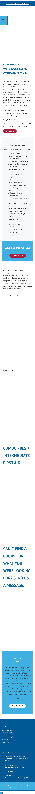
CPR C (7, 761)
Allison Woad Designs (6, 787)
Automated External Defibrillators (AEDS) (16, 778)
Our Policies (18, 785)
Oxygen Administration (11, 765)
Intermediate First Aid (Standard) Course (16, 758)
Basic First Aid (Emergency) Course (15, 756)
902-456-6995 (6, 739)
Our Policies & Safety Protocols (17, 4)
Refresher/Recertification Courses (14, 767)
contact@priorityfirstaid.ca (10, 737)
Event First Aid (9, 775)
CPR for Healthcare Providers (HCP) (15, 763)
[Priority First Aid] (9, 15)
